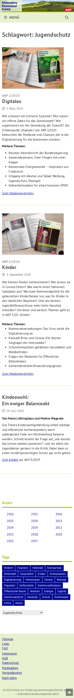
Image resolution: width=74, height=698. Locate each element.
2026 (10, 514)
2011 (59, 527)
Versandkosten (12, 673)
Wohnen (35, 591)
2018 (34, 534)
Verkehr (8, 568)
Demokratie (61, 597)
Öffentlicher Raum (15, 591)
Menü (13, 17)
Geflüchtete (27, 585)
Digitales (11, 99)
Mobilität (37, 568)
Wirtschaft (10, 574)
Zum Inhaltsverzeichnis (18, 193)
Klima (7, 603)
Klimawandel (58, 574)
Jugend (62, 591)
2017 (34, 541)
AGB (5, 658)
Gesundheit (27, 574)
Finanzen (22, 568)
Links (5, 644)
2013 (59, 521)
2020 (34, 521)
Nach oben (9, 678)
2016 (59, 514)
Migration (9, 585)
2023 (10, 534)
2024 (10, 527)
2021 (34, 514)
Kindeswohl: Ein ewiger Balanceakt (25, 400)
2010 (59, 534)
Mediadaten (10, 668)
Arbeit (19, 603)
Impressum (9, 653)
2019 (34, 527)
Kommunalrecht (13, 597)
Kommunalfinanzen (49, 585)
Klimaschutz (54, 568)
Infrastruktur (33, 579)
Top (69, 692)
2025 (10, 521)
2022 (10, 541)
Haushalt (32, 597)
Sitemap (7, 639)
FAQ (5, 648)
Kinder (11, 265)
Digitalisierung (12, 579)
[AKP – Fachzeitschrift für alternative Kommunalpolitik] (37, 6)
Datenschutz (10, 663)
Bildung (61, 579)
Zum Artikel (10, 460)
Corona (48, 579)
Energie (48, 591)
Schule (46, 597)
